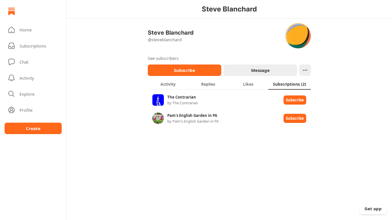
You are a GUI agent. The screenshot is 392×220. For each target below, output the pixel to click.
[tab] (168, 84)
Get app (373, 208)
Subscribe (184, 70)
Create (33, 128)
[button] (33, 30)
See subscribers (163, 58)
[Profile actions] (305, 70)
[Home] (11, 11)
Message (260, 70)
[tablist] (229, 84)
